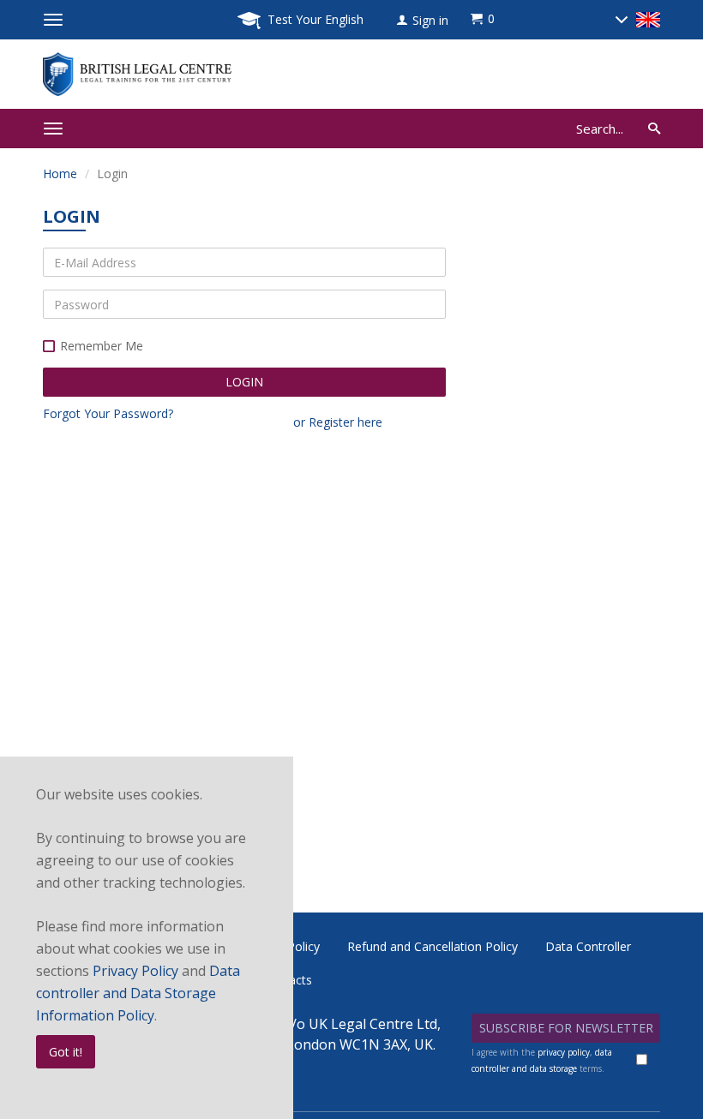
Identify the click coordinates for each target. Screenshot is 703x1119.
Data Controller (588, 946)
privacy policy (564, 1052)
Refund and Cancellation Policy (432, 946)
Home (60, 173)
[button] (422, 20)
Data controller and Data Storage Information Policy (138, 993)
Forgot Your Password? (108, 413)
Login (244, 382)
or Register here (337, 422)
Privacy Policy (135, 970)
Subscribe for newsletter (566, 1028)
